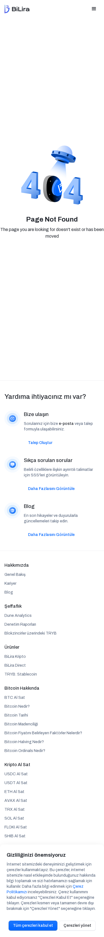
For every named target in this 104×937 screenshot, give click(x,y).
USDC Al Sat (16, 774)
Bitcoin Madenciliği (21, 724)
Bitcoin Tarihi (16, 715)
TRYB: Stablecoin (20, 674)
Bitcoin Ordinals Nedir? (24, 751)
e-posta (66, 424)
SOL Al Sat (14, 818)
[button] (94, 8)
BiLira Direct (15, 665)
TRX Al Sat (14, 809)
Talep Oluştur (40, 443)
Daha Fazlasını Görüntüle (51, 489)
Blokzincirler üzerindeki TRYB (30, 633)
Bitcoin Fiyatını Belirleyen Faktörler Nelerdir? (43, 733)
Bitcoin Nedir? (17, 706)
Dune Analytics (18, 615)
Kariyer (10, 583)
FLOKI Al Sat (15, 827)
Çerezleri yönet (77, 925)
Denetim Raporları (20, 624)
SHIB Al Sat (15, 836)
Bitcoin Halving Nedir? (24, 742)
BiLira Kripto (15, 656)
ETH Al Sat (14, 792)
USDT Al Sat (15, 783)
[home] (16, 9)
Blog (8, 592)
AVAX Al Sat (15, 801)
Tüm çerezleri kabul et (33, 925)
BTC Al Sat (14, 697)
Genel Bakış (15, 575)
